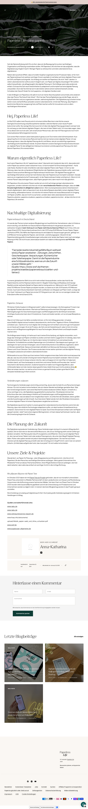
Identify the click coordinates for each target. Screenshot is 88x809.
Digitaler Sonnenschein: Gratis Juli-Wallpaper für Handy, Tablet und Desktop (62, 672)
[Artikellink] (23, 663)
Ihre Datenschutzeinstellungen (47, 807)
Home (8, 36)
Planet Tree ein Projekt (38, 478)
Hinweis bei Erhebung (34, 807)
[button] (5, 10)
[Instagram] (41, 553)
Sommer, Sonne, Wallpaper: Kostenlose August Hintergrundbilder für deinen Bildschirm (23, 672)
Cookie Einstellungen (29, 794)
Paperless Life (70, 759)
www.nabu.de (12, 506)
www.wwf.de (12, 525)
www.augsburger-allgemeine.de (19, 529)
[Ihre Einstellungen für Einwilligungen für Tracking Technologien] (85, 806)
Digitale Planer (17, 36)
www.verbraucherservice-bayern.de (20, 514)
